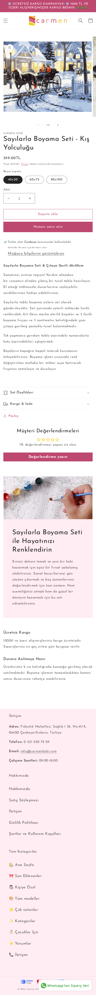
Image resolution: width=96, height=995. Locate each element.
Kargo (24, 164)
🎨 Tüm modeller (24, 899)
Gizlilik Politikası (23, 823)
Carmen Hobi (33, 989)
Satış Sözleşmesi (24, 800)
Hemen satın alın (48, 227)
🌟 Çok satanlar (23, 910)
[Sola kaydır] (38, 125)
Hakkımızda (19, 789)
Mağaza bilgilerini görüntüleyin (36, 253)
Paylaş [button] (13, 416)
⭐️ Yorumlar (20, 943)
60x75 (34, 179)
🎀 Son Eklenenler (25, 876)
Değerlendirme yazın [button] (48, 457)
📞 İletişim (18, 955)
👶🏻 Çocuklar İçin (23, 932)
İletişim (15, 811)
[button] (5, 21)
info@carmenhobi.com (38, 751)
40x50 (13, 179)
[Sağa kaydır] (58, 125)
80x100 (57, 179)
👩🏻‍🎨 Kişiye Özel (22, 887)
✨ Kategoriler (22, 921)
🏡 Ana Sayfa (21, 865)
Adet (6, 189)
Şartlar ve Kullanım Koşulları (35, 834)
